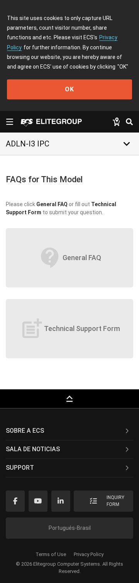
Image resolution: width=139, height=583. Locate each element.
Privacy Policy (88, 554)
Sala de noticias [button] (33, 449)
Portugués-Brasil (70, 528)
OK (69, 89)
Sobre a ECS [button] (25, 430)
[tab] (69, 431)
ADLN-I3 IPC (27, 143)
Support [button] (20, 467)
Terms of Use (51, 554)
